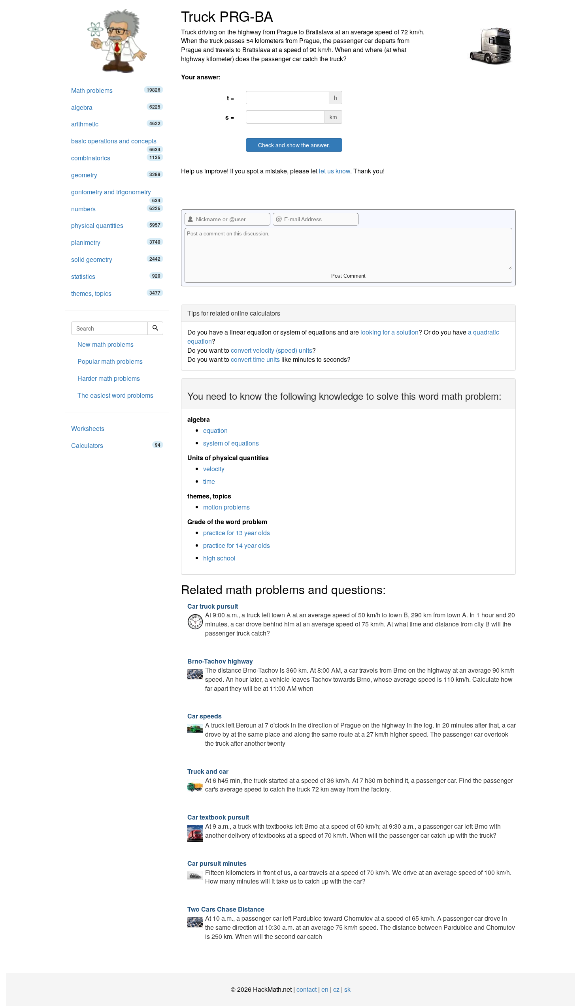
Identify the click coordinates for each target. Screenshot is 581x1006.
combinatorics (115, 157)
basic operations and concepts (115, 143)
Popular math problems (110, 361)
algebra (115, 107)
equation (215, 430)
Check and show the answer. (294, 145)
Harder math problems (108, 378)
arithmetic (115, 123)
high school (219, 557)
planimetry (115, 242)
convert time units (255, 359)
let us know (334, 170)
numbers (115, 208)
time (209, 481)
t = (230, 97)
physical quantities (115, 225)
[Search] (155, 328)
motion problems (226, 506)
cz (336, 989)
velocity (213, 468)
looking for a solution (389, 332)
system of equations (231, 443)
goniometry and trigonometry (115, 194)
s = (229, 117)
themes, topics (115, 293)
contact (306, 989)
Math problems (115, 90)
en (324, 989)
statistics (115, 276)
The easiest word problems (115, 395)
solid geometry (115, 259)
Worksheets (87, 428)
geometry (115, 174)
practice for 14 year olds (236, 545)
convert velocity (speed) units (271, 350)
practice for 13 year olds (236, 532)
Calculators (115, 445)
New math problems (105, 344)
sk (347, 989)
